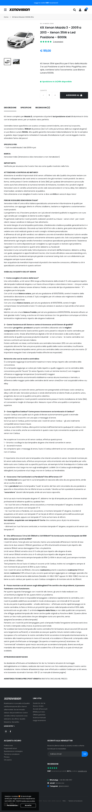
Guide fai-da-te (39, 703)
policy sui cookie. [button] (28, 801)
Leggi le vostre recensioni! (46, 3)
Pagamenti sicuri (10, 748)
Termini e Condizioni (75, 801)
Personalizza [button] (12, 805)
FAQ (64, 801)
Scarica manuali (39, 718)
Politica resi (8, 746)
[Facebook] (10, 731)
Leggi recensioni (39, 720)
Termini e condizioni (11, 754)
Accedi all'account (40, 709)
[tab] (10, 107)
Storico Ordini (38, 706)
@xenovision (64, 786)
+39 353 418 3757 (65, 780)
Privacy (6, 757)
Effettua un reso (39, 712)
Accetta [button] (28, 805)
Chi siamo (8, 760)
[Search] (74, 10)
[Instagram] (6, 731)
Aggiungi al (73, 95)
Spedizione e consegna (13, 751)
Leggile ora (82, 771)
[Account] (80, 10)
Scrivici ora (60, 783)
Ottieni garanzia (39, 715)
